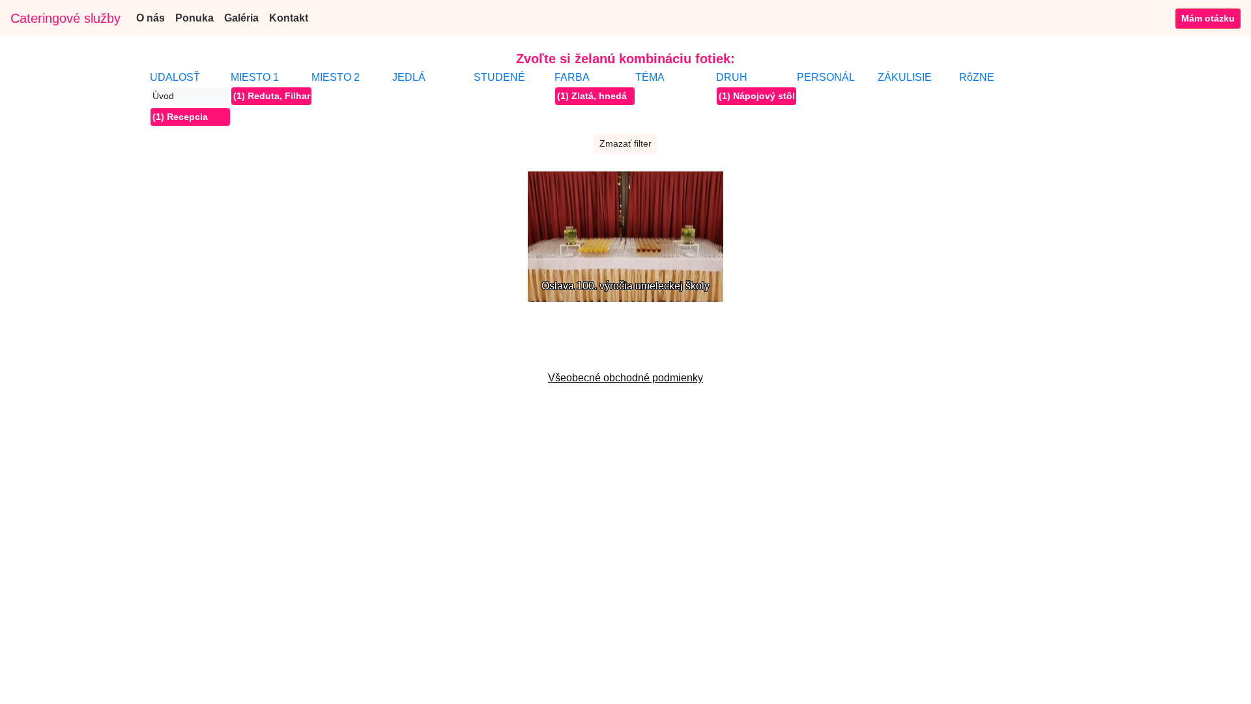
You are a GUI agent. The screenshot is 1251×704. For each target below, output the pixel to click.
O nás (150, 17)
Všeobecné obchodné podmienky (625, 377)
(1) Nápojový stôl (757, 96)
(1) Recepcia (180, 116)
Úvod (163, 96)
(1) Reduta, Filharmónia (272, 96)
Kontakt (288, 17)
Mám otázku (1208, 18)
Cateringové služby (65, 18)
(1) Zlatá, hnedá (592, 96)
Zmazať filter (625, 143)
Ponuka (194, 17)
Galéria (241, 17)
